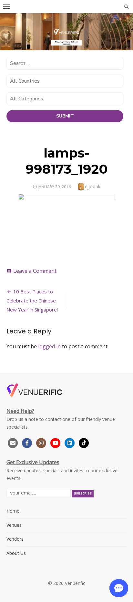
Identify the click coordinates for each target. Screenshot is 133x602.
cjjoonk (92, 186)
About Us (16, 553)
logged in (49, 346)
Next (125, 31)
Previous (8, 31)
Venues (14, 525)
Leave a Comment (34, 270)
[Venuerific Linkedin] (70, 442)
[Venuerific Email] (12, 442)
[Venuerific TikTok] (83, 442)
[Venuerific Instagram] (42, 442)
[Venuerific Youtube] (56, 442)
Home (12, 511)
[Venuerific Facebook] (27, 442)
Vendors (15, 539)
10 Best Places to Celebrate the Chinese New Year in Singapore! (32, 300)
